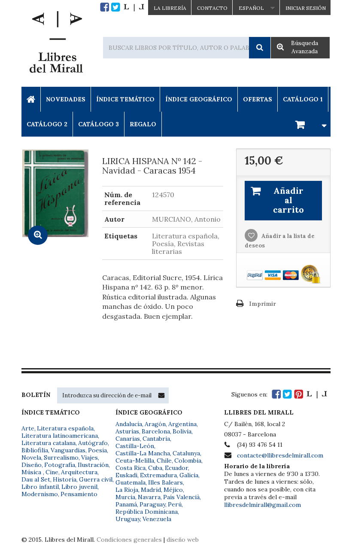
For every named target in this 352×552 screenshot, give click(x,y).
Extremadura (158, 475)
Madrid (151, 490)
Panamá (126, 504)
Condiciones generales (129, 539)
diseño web (183, 539)
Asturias (127, 431)
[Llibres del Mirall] (55, 44)
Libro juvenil (79, 487)
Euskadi (126, 475)
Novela (31, 457)
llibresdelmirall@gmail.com (262, 505)
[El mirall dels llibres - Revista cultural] (134, 7)
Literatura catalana (48, 443)
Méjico (173, 490)
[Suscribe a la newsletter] (161, 395)
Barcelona (156, 431)
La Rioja (126, 490)
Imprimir (262, 304)
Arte (27, 428)
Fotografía (59, 465)
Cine (52, 472)
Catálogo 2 (47, 124)
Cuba (155, 468)
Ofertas (257, 99)
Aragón (155, 424)
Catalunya (186, 453)
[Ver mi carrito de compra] (309, 124)
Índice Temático (125, 99)
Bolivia (182, 431)
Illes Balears (165, 482)
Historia (64, 479)
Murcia (125, 497)
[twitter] (115, 7)
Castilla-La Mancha (142, 453)
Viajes (89, 457)
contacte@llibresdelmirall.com (280, 455)
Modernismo (39, 494)
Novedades (65, 99)
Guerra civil (95, 479)
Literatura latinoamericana (59, 435)
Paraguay (152, 504)
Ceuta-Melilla (134, 460)
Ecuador (176, 468)
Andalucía (128, 424)
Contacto (212, 8)
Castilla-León (134, 446)
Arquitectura (79, 472)
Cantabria (156, 438)
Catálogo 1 (303, 99)
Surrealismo (61, 457)
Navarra (149, 497)
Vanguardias (68, 450)
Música (32, 472)
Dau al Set (35, 479)
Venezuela (157, 519)
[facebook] (104, 7)
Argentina (182, 424)
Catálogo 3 (98, 124)
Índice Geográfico (198, 99)
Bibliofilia (34, 450)
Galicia (188, 475)
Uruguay (127, 519)
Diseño (31, 465)
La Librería (170, 8)
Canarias (127, 438)
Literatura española (65, 428)
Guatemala (130, 482)
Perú (175, 504)
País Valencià (181, 497)
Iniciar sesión (305, 8)
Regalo (143, 124)
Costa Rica (130, 468)
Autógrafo (93, 443)
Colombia (187, 460)
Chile (164, 460)
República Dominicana (146, 511)
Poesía (97, 450)
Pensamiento (79, 494)
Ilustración (93, 465)
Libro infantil (40, 487)
